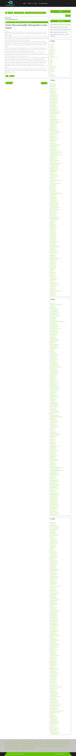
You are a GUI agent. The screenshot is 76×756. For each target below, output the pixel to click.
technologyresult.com (55, 569)
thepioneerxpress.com (55, 102)
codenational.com (54, 719)
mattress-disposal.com (55, 415)
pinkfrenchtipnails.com (55, 388)
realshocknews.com (54, 422)
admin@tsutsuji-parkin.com (21, 22)
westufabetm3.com (54, 511)
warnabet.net (53, 275)
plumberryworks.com (55, 469)
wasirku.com (53, 221)
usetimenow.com (54, 156)
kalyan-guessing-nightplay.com (56, 151)
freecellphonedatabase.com (56, 328)
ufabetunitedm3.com (54, 501)
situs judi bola (44, 746)
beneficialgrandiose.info (55, 246)
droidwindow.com (54, 672)
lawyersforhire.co (54, 368)
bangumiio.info (53, 244)
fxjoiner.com (53, 715)
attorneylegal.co (53, 399)
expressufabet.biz (54, 99)
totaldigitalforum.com (55, 708)
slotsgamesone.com (54, 127)
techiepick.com (53, 679)
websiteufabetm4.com (55, 630)
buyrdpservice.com (54, 348)
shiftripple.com (53, 476)
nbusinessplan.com (54, 95)
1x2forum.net (53, 523)
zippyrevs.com (53, 117)
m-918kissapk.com (54, 285)
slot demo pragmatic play (27, 743)
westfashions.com (54, 194)
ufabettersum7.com (54, 497)
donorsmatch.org (54, 263)
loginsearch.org (53, 261)
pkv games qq (62, 744)
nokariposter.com (54, 150)
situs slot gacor (19, 743)
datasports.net (53, 393)
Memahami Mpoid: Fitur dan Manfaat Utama (59, 32)
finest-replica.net (54, 661)
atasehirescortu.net (54, 395)
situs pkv (52, 61)
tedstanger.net (53, 648)
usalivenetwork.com (54, 324)
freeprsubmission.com (55, 674)
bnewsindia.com (54, 678)
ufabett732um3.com (54, 649)
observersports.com (54, 362)
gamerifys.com (53, 85)
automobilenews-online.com (56, 705)
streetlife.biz (53, 269)
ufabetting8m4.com (54, 618)
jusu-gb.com (53, 306)
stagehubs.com (53, 522)
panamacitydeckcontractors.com (57, 193)
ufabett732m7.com (54, 669)
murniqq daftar (18, 744)
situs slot (55, 741)
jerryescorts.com (54, 398)
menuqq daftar (12, 744)
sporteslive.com (53, 385)
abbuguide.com (53, 567)
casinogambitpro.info (54, 311)
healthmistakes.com (54, 425)
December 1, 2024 (10, 22)
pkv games (53, 75)
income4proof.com (54, 543)
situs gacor (53, 44)
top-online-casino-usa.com (55, 132)
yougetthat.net (53, 352)
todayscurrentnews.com (55, 488)
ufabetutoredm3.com (54, 505)
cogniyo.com (53, 453)
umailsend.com (53, 341)
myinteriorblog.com (54, 676)
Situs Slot (29, 3)
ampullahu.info (53, 238)
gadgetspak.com (54, 601)
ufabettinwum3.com (54, 500)
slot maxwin (60, 741)
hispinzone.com (53, 129)
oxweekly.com (53, 191)
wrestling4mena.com (54, 164)
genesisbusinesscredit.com (55, 183)
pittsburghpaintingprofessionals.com (57, 467)
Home (25, 3)
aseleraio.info (53, 439)
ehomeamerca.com (54, 573)
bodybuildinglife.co (54, 417)
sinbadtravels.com (54, 334)
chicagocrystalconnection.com (56, 290)
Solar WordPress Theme (14, 754)
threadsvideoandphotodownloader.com (58, 321)
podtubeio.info (53, 251)
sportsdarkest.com (54, 376)
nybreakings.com (54, 695)
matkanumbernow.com (55, 119)
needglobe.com (53, 463)
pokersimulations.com (55, 610)
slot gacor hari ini (66, 741)
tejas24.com (53, 222)
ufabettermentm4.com (55, 495)
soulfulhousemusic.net (55, 481)
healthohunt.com (54, 641)
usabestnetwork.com (54, 338)
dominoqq (52, 56)
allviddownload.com (54, 107)
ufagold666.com (54, 675)
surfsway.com (53, 580)
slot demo (47, 743)
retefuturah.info (53, 642)
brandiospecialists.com (55, 137)
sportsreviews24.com (54, 405)
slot (51, 64)
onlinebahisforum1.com (55, 528)
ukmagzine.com (53, 335)
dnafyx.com (53, 559)
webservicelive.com (54, 733)
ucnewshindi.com (54, 327)
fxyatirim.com (53, 566)
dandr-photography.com (55, 210)
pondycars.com (53, 682)
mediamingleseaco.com (55, 217)
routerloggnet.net (54, 124)
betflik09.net (53, 547)
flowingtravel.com (54, 134)
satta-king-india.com (54, 591)
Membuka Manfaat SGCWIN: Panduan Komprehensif (60, 24)
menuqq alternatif (8, 741)
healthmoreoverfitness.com (56, 122)
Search (60, 11)
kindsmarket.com (54, 185)
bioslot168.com (53, 730)
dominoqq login (8, 748)
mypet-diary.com (54, 190)
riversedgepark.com (54, 535)
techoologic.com (54, 685)
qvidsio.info (53, 253)
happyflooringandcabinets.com (56, 416)
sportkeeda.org (53, 449)
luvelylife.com (53, 187)
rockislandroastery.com (55, 722)
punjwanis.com (53, 303)
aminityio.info (53, 234)
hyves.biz (52, 270)
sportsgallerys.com (54, 391)
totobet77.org (53, 491)
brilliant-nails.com (54, 208)
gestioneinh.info (54, 662)
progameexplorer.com (55, 720)
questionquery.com (54, 205)
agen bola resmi (53, 50)
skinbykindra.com (54, 716)
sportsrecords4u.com (54, 615)
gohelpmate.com (54, 159)
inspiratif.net (53, 86)
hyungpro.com (53, 381)
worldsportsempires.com (55, 433)
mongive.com (53, 143)
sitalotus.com (53, 430)
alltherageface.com (54, 717)
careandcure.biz (53, 452)
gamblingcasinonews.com (55, 110)
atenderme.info (53, 242)
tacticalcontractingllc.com (55, 484)
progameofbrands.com (55, 113)
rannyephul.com (54, 200)
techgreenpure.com (54, 576)
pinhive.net (53, 273)
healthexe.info (53, 229)
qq (26, 748)
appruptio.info (53, 295)
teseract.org (53, 666)
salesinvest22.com (54, 665)
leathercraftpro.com (54, 459)
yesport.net (53, 349)
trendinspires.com (54, 198)
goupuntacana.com (54, 533)
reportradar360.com (54, 201)
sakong (52, 51)
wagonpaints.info (54, 652)
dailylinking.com (54, 557)
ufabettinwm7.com (54, 498)
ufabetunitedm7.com (54, 503)
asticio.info (53, 440)
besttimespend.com (54, 450)
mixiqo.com (53, 461)
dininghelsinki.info (54, 634)
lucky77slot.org (53, 408)
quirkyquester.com (54, 473)
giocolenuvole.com (54, 560)
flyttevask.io (53, 280)
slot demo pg (53, 67)
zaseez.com (53, 536)
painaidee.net (53, 375)
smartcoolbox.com (54, 478)
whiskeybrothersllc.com (55, 512)
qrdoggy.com (53, 419)
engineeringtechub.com (55, 396)
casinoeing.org (53, 266)
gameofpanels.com (54, 153)
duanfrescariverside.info (55, 635)
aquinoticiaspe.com (54, 365)
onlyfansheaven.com (54, 176)
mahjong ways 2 (42, 743)
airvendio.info (53, 228)
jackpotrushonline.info (55, 325)
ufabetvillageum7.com (55, 624)
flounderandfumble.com (55, 640)
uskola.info (53, 651)
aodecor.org (53, 262)
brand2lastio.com (54, 167)
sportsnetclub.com (54, 354)
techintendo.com (54, 574)
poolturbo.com (53, 224)
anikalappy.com (53, 632)
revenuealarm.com (54, 725)
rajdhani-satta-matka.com (55, 160)
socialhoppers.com (54, 170)
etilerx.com (53, 637)
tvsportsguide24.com (54, 403)
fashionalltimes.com (54, 706)
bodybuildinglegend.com (55, 207)
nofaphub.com (53, 539)
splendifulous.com (54, 614)
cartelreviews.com (54, 579)
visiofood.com (53, 671)
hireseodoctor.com (54, 604)
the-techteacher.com (54, 703)
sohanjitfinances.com (54, 480)
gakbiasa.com (53, 287)
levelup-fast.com (54, 607)
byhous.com (53, 282)
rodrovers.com (53, 589)
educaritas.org (53, 545)
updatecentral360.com (55, 434)
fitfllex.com (53, 181)
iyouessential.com (54, 562)
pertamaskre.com (54, 320)
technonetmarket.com (55, 647)
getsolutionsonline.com (55, 146)
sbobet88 (49, 746)
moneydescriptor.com (55, 372)
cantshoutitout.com (54, 98)
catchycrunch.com (54, 537)
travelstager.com (54, 197)
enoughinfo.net (53, 272)
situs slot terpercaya (39, 741)
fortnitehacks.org (54, 259)
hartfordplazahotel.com (55, 283)
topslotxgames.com (54, 123)
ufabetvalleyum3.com (55, 508)
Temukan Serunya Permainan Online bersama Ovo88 (60, 29)
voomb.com (53, 400)
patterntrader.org (54, 427)
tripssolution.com (54, 590)
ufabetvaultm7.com (54, 623)
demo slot (52, 48)
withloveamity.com (54, 563)
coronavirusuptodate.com (55, 598)
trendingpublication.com (55, 493)
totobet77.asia (53, 490)
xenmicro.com (53, 550)
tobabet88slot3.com (54, 487)
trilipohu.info (53, 293)
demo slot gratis (53, 65)
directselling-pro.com (54, 723)
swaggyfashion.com (54, 202)
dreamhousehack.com (55, 702)
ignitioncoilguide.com (55, 727)
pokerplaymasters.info (55, 313)
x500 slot (52, 741)
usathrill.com (53, 689)
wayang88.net (53, 628)
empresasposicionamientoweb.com (57, 710)
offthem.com (53, 89)
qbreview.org (53, 115)
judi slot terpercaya (54, 57)
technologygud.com (54, 420)
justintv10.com (53, 214)
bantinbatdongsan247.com (55, 315)
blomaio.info (53, 248)
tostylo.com (53, 351)
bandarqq (52, 47)
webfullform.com (54, 106)
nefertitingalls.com (54, 540)
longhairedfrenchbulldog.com (56, 366)
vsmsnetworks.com (54, 88)
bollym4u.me (53, 276)
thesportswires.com (54, 379)
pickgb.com (53, 423)
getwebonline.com (54, 174)
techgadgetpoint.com (54, 402)
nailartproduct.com (54, 581)
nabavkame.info (54, 286)
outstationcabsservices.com (56, 696)
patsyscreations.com (54, 542)
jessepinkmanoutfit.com (55, 340)
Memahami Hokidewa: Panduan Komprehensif (59, 27)
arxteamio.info (53, 443)
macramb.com (53, 188)
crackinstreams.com (54, 600)
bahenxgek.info (53, 318)
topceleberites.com (54, 617)
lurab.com (52, 726)
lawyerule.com (53, 215)
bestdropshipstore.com (55, 577)
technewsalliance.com (55, 645)
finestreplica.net (53, 638)
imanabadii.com (53, 292)
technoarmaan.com (54, 709)
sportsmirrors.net (54, 392)
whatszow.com (53, 572)
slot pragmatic (35, 743)
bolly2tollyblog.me (54, 278)
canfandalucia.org (54, 692)
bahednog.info (53, 317)
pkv (51, 58)
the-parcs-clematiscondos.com (56, 304)
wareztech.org (53, 337)
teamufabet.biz (53, 105)
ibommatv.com (53, 90)
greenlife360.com (54, 96)
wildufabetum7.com (54, 514)
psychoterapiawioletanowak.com (57, 470)
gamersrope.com (54, 330)
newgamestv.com (54, 389)
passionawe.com (54, 466)
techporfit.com (53, 92)
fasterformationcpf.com (55, 344)
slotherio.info (53, 256)
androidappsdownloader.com (56, 154)
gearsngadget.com (54, 603)
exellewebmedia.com (54, 331)
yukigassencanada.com (55, 593)
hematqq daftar (24, 744)
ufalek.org (52, 413)
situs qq (52, 46)
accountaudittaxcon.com (55, 446)
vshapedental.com (54, 691)
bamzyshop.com (54, 681)
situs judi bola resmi (63, 746)
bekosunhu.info (53, 245)
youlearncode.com (54, 564)
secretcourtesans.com (54, 526)
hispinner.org (53, 147)
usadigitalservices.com (55, 168)
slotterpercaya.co (54, 477)
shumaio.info (53, 255)
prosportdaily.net (54, 664)
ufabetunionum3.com (54, 620)
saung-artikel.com (54, 359)
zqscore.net (53, 437)
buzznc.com (53, 713)
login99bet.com (53, 525)
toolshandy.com (53, 195)
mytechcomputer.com (55, 729)
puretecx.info (53, 231)
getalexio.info (53, 444)
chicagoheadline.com (54, 529)
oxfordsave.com (54, 357)
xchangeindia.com (54, 699)
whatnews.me (53, 658)
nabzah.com (53, 142)
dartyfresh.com (53, 553)
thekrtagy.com (53, 698)
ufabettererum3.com (54, 494)
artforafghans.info (54, 227)
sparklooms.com (54, 483)
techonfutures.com (54, 683)
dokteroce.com (53, 211)
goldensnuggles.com (54, 345)
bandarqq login (30, 744)
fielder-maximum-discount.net (56, 180)
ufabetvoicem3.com (54, 625)
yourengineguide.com (55, 693)
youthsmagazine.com (54, 374)
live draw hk (53, 68)
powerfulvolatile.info (54, 252)
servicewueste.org (54, 116)
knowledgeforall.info (54, 166)
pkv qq (6, 746)
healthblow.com (53, 157)
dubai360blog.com (54, 406)
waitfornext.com (54, 654)
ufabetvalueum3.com (54, 621)
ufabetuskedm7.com (54, 504)
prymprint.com (53, 447)
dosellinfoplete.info (54, 249)
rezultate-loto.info (54, 613)
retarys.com (53, 342)
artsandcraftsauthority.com (55, 732)
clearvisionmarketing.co (55, 655)
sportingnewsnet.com (54, 382)
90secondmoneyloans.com (55, 586)
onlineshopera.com (54, 552)
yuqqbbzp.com (53, 596)
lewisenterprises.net (54, 554)
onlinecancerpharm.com (55, 412)
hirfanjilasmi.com (54, 456)
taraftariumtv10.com (54, 204)
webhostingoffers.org (54, 570)
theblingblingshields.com (55, 386)
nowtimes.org (53, 265)
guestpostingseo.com (54, 310)
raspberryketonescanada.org (56, 686)
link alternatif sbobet (55, 746)
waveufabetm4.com (54, 627)
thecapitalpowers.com (55, 486)
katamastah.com (54, 436)
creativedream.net (54, 171)
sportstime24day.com (54, 383)
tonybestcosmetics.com (55, 712)
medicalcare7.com (54, 139)
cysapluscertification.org (55, 258)
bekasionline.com (54, 93)
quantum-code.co (54, 657)
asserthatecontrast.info (55, 241)
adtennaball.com (54, 140)
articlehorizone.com (54, 594)
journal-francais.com (54, 212)
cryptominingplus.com (55, 364)
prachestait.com (53, 225)
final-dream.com (54, 659)
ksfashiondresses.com (55, 426)
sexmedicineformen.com (55, 474)
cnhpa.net (52, 429)
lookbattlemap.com (54, 347)
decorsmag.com (53, 109)
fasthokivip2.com (54, 361)
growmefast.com (54, 409)
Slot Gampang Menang (43, 3)
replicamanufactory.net (55, 611)
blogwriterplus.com (54, 308)
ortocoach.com (53, 464)
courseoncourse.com (54, 314)
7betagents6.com (54, 597)
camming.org (53, 530)
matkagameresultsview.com (56, 144)
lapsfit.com (53, 606)
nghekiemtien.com (54, 219)
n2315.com (53, 173)
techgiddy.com (53, 323)
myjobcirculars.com (54, 120)
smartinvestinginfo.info (55, 644)
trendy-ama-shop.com (55, 668)
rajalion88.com (53, 532)
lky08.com (53, 177)
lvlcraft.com (53, 584)
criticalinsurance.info (54, 149)
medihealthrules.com (54, 688)
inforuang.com (53, 184)
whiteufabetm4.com (54, 631)
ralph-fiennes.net (54, 178)
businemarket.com (54, 369)
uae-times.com (53, 83)
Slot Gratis (35, 3)
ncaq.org (52, 549)
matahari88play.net (54, 371)
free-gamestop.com (54, 332)
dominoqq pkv (23, 748)
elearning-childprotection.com (56, 163)
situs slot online (47, 741)
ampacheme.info (54, 236)
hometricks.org (53, 457)
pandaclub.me (53, 279)
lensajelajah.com (54, 546)
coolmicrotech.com (54, 700)
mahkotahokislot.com (55, 410)
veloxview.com (53, 510)
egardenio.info (53, 442)
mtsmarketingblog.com (55, 218)
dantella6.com (53, 126)
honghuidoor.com (54, 133)
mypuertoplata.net (54, 100)
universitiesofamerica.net (55, 112)
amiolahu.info (53, 235)
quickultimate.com (54, 471)
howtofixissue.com (54, 103)
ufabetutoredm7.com (54, 507)
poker (52, 60)
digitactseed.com (54, 583)
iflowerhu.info (53, 289)
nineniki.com (53, 136)
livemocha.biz (53, 268)
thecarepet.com (53, 307)
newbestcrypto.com (54, 355)
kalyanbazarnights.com (55, 130)
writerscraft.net (53, 161)
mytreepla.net (53, 608)
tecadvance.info (53, 232)
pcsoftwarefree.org (54, 556)
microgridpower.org (54, 460)
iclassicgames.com (54, 358)
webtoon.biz (53, 378)
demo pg (52, 70)
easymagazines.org (54, 454)
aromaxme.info (53, 239)
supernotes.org (53, 432)
